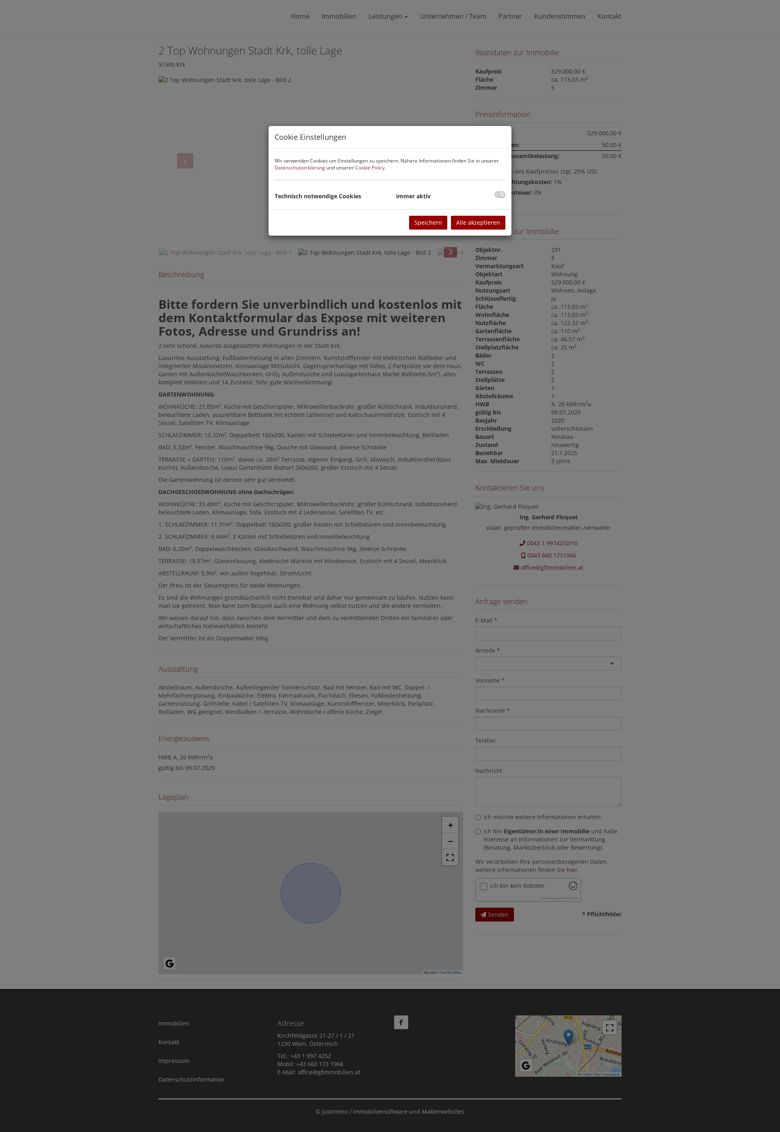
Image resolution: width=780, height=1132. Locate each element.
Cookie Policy (370, 167)
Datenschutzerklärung (300, 167)
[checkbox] (499, 194)
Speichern (428, 222)
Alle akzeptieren (478, 222)
